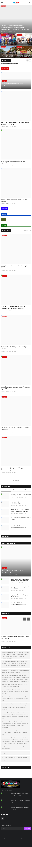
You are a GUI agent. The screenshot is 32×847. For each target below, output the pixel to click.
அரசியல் (4, 225)
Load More (16, 480)
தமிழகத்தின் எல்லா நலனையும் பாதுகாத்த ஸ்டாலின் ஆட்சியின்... (14, 200)
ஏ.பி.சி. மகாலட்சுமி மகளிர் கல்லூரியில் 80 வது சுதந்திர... (21, 518)
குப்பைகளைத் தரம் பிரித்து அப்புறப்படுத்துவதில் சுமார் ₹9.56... (20, 801)
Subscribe (27, 828)
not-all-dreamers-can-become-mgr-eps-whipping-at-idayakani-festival (14, 747)
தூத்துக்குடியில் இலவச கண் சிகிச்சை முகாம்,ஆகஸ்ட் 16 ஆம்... (19, 502)
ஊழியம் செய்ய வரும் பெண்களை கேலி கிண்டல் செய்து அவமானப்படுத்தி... (20, 794)
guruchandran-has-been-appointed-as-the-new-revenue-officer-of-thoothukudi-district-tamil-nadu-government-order (15, 732)
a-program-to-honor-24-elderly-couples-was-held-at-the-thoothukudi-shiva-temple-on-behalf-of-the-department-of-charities (15, 691)
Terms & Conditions (15, 841)
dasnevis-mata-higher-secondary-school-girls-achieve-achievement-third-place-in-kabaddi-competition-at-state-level (15, 698)
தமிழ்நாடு (4, 208)
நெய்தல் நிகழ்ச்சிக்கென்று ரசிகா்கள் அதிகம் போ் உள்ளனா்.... (21, 495)
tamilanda (3, 31)
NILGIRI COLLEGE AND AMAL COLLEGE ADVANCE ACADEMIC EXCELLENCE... (15, 123)
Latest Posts (6, 230)
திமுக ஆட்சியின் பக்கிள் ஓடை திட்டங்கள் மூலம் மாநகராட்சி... (13, 162)
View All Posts (26, 230)
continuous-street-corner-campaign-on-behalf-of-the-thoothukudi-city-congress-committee (14, 685)
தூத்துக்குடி (5, 68)
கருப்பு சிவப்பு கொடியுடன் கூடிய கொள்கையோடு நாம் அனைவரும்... (16, 428)
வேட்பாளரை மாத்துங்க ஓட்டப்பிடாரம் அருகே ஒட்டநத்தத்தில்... (20, 808)
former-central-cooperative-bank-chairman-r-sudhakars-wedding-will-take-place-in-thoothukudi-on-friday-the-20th (15, 671)
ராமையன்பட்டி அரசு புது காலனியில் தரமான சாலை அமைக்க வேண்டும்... (15, 469)
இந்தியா (4, 214)
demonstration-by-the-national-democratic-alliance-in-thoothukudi (14, 753)
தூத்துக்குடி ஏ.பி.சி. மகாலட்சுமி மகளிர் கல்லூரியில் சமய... (15, 267)
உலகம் (3, 219)
